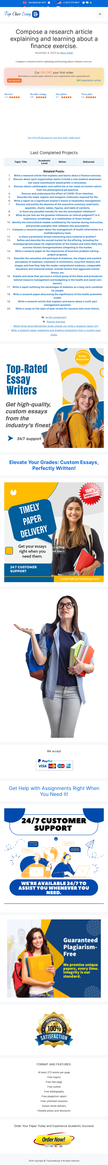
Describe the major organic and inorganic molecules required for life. (57, 197)
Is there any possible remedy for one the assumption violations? (58, 211)
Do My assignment (55, 317)
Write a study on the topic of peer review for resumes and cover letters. (58, 308)
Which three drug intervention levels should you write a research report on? (55, 326)
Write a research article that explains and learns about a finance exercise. (57, 175)
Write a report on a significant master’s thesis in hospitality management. (57, 200)
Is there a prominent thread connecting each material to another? (57, 236)
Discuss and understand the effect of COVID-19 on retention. (58, 193)
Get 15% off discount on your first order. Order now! (54, 137)
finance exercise (56, 321)
